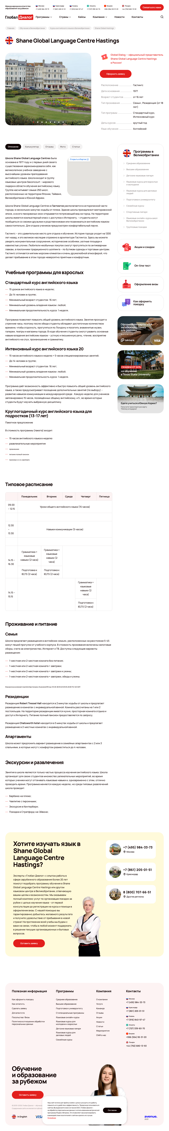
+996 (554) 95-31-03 (111, 9)
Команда (100, 1008)
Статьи (99, 1026)
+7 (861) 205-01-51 (59, 9)
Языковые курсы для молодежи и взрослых (66, 1022)
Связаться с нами (152, 7)
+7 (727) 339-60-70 (93, 9)
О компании (102, 999)
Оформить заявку (115, 73)
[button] (33, 122)
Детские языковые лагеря (139, 175)
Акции (99, 1017)
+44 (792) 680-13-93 (129, 9)
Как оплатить (18, 1004)
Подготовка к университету (140, 199)
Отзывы (100, 1013)
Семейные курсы (135, 205)
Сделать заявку (19, 1008)
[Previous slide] (5, 89)
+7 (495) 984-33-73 (42, 9)
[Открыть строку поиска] (162, 17)
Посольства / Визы (21, 1017)
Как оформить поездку (23, 999)
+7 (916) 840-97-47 (76, 9)
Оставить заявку (29, 943)
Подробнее (52, 1118)
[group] (48, 89)
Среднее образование (138, 163)
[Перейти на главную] (19, 17)
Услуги (99, 1004)
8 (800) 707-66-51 (137, 892)
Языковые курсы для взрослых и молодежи (142, 183)
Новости (100, 1022)
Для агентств (18, 1013)
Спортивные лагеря (136, 212)
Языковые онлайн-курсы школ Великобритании (142, 219)
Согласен (112, 1110)
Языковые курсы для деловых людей (141, 192)
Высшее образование (137, 169)
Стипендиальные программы (70, 1013)
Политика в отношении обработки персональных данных (28, 1022)
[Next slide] (91, 89)
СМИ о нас (101, 1035)
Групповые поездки (136, 227)
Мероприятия (102, 1030)
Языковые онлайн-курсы (67, 1017)
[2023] (151, 1117)
